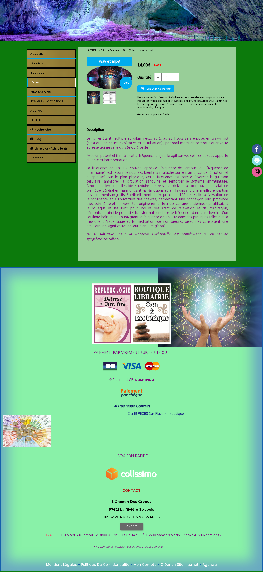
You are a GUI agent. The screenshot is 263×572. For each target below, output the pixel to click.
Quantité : (145, 77)
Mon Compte (145, 564)
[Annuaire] (257, 172)
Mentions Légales (61, 564)
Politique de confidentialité (105, 564)
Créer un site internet (179, 564)
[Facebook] (257, 149)
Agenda (210, 564)
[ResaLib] (257, 160)
